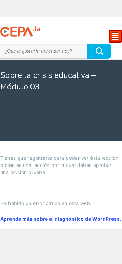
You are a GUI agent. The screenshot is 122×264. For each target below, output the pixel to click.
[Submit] (99, 51)
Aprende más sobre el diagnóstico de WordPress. (60, 219)
